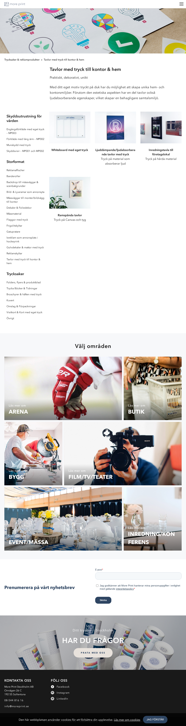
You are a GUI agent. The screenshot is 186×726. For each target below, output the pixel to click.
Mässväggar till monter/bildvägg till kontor (25, 199)
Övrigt (10, 318)
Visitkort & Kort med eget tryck (24, 312)
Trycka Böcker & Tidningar (22, 288)
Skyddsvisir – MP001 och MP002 (25, 151)
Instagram (63, 692)
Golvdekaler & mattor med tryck (25, 247)
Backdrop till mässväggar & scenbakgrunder (22, 184)
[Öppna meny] (181, 4)
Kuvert (10, 300)
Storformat (15, 161)
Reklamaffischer (16, 170)
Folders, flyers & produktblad (24, 282)
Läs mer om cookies (127, 719)
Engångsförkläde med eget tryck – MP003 (25, 131)
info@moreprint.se (16, 706)
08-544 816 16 (13, 700)
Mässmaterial (14, 213)
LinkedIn (62, 698)
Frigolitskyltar (14, 225)
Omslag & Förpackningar (21, 306)
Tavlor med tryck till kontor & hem (64, 59)
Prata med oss (93, 652)
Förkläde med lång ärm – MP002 (25, 139)
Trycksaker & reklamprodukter (22, 59)
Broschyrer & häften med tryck (24, 294)
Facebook (63, 686)
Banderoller (13, 176)
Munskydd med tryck (19, 145)
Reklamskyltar (14, 253)
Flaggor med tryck (17, 219)
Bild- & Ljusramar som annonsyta (25, 192)
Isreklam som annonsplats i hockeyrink (22, 239)
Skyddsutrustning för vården (24, 118)
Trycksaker (15, 274)
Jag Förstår (155, 719)
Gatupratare (13, 231)
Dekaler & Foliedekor (19, 207)
